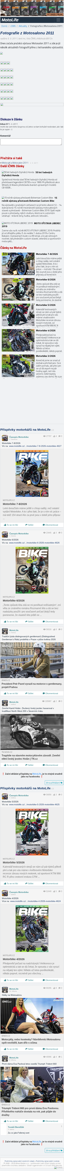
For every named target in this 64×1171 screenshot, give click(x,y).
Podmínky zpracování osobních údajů (19, 1161)
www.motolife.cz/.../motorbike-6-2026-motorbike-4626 (34, 542)
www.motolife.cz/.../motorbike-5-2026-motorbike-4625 (34, 804)
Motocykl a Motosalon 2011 (15, 162)
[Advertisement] (32, 402)
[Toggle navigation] (58, 20)
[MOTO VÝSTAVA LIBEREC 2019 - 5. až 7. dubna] (32, 233)
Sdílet (30, 525)
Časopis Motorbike (19, 437)
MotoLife (13, 630)
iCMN (13, 26)
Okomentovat (51, 525)
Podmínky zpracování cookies (47, 1161)
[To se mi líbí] (54, 436)
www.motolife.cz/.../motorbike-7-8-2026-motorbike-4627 (35, 446)
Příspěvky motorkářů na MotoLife (27, 429)
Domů (4, 26)
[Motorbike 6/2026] (32, 289)
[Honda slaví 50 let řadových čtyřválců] (32, 182)
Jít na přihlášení (53, 782)
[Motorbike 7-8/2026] (32, 264)
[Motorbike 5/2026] (32, 315)
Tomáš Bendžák (16, 1127)
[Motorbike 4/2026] (32, 340)
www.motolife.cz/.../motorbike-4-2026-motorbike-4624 (35, 901)
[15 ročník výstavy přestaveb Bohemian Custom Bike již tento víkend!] (32, 207)
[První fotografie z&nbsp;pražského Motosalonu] (1, 53)
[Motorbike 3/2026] (32, 366)
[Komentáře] (59, 436)
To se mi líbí (12, 525)
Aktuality (23, 26)
